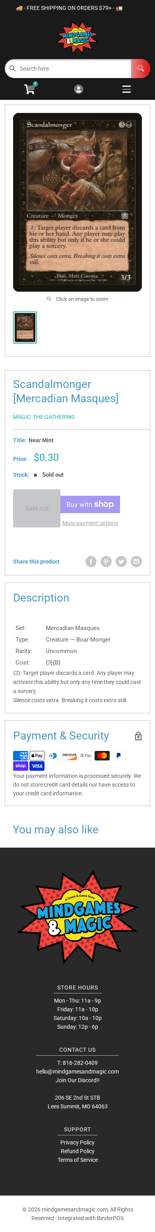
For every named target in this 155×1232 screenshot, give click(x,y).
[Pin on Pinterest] (106, 561)
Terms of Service (78, 1160)
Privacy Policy (77, 1142)
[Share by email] (136, 561)
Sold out (36, 508)
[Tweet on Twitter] (121, 561)
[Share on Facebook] (91, 561)
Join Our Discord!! (78, 1080)
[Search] (140, 68)
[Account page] (78, 89)
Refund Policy (78, 1151)
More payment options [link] (90, 523)
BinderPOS (110, 1218)
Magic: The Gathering (44, 417)
